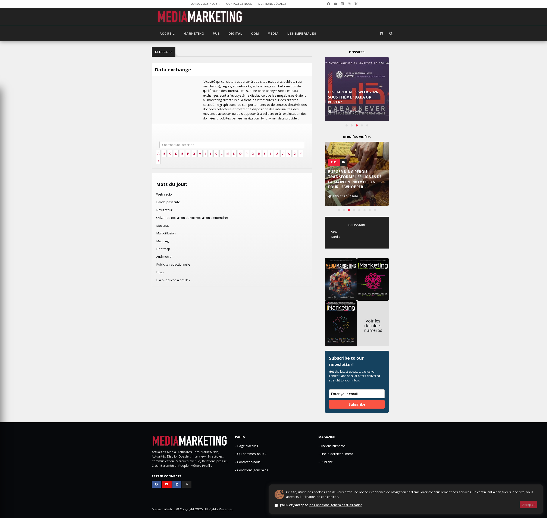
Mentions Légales (272, 4)
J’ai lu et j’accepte (321, 505)
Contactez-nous (239, 4)
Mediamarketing (163, 509)
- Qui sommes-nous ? (250, 454)
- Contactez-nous (247, 462)
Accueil (167, 33)
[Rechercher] (391, 33)
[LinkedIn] (342, 4)
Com (255, 33)
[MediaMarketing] (200, 16)
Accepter (528, 505)
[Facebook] (328, 4)
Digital (236, 33)
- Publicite (325, 462)
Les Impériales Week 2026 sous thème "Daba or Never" (353, 97)
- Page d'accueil (246, 446)
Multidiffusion (166, 233)
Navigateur (164, 210)
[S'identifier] (381, 33)
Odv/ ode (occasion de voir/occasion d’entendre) (192, 217)
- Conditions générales (251, 470)
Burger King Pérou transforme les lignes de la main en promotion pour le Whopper (355, 179)
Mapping (162, 241)
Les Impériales (301, 33)
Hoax (160, 272)
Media (273, 33)
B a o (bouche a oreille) (173, 280)
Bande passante (168, 202)
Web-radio (164, 194)
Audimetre (164, 256)
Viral (334, 232)
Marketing (194, 33)
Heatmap (163, 249)
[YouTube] (335, 4)
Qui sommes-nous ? (205, 4)
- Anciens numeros (332, 446)
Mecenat (162, 225)
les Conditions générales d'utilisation (335, 505)
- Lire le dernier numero (335, 454)
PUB (216, 33)
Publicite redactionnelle (173, 264)
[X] (356, 4)
